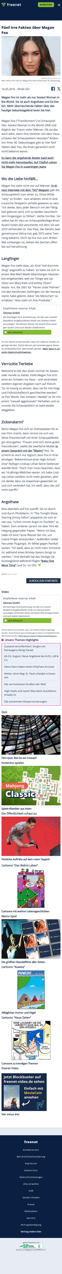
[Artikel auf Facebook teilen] (53, 88)
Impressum (31, 1163)
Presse (31, 1204)
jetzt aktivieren (15, 332)
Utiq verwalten (31, 1183)
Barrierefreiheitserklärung (31, 1156)
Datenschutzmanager (31, 1177)
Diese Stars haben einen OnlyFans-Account (29, 666)
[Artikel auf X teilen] (58, 88)
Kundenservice (31, 1149)
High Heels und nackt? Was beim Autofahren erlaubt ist (30, 692)
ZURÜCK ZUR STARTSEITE (43, 580)
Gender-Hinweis (31, 1197)
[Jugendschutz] (31, 1246)
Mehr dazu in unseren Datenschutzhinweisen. (38, 636)
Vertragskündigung (31, 1224)
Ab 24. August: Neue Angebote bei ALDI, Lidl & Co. (31, 658)
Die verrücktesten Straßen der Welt (25, 684)
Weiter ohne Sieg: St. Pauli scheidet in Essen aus (29, 675)
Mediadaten (31, 1211)
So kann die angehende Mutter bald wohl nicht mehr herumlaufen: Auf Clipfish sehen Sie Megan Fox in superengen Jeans (29, 162)
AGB (31, 1190)
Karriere (31, 1218)
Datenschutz (31, 1170)
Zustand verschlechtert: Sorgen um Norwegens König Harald (24, 648)
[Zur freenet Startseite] (11, 4)
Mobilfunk (46, 4)
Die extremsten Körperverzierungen (25, 701)
